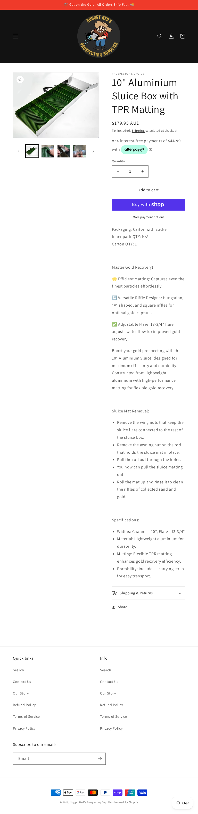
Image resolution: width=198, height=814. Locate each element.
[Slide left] (18, 151)
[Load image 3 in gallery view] (63, 151)
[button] (15, 36)
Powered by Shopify (125, 802)
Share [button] (122, 606)
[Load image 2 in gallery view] (47, 151)
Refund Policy (24, 705)
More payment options (148, 217)
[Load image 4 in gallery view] (79, 151)
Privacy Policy (24, 728)
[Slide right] (93, 151)
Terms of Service (26, 716)
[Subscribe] (99, 759)
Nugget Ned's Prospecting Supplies (91, 802)
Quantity (118, 161)
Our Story (21, 693)
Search (18, 670)
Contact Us (22, 681)
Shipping (138, 130)
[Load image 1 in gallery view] (32, 151)
